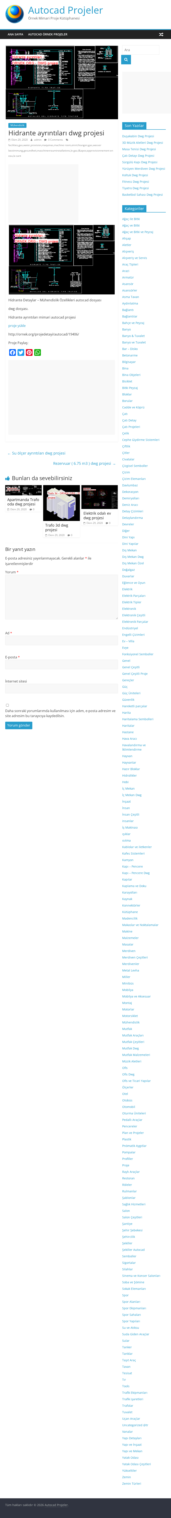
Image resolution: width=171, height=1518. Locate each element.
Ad (8, 633)
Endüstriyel (130, 628)
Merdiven (129, 951)
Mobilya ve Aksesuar (136, 996)
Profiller (127, 1159)
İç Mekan (128, 788)
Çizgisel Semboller (135, 466)
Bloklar (127, 394)
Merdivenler (130, 964)
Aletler (126, 245)
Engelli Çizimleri (133, 635)
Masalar (127, 944)
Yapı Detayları (132, 1438)
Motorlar (128, 1009)
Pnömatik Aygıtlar (134, 1146)
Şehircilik (128, 1237)
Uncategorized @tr (135, 1425)
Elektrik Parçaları (134, 596)
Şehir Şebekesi (132, 1230)
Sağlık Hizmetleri (134, 1204)
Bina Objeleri (131, 375)
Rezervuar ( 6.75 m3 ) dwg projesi (84, 463)
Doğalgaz (128, 570)
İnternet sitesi (16, 681)
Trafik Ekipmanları (134, 1393)
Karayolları (129, 892)
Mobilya (127, 990)
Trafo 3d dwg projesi (56, 527)
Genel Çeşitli (131, 667)
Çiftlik (126, 446)
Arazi (125, 271)
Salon (126, 1211)
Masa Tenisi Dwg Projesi (139, 149)
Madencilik (129, 918)
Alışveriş (128, 251)
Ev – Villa (128, 641)
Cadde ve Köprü (133, 407)
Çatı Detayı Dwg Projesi (138, 156)
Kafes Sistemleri (133, 853)
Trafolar (127, 1406)
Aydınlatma (130, 303)
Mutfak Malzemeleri (136, 1055)
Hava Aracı (129, 739)
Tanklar (127, 1354)
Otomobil (128, 1107)
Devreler (128, 524)
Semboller (129, 1256)
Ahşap (126, 238)
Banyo (126, 329)
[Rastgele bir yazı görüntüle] (161, 34)
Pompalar (129, 1152)
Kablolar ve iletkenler (137, 847)
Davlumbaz (130, 485)
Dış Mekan (129, 550)
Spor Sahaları (131, 1315)
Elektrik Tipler (131, 602)
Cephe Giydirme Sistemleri (141, 440)
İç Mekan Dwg (132, 795)
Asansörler (129, 290)
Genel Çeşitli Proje (135, 674)
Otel (125, 1094)
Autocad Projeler (65, 9)
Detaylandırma (132, 518)
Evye (125, 648)
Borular (127, 401)
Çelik (125, 433)
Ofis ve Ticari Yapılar (136, 1081)
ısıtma (126, 840)
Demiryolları (130, 498)
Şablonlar (129, 1198)
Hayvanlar (129, 762)
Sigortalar (129, 1263)
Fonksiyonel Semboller (137, 654)
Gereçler (128, 680)
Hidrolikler (129, 775)
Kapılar (127, 879)
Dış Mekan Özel (133, 563)
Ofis (125, 1068)
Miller (126, 977)
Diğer (126, 531)
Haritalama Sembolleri (137, 719)
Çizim (126, 472)
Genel (126, 661)
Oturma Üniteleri (134, 1113)
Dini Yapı (128, 537)
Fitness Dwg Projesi (135, 182)
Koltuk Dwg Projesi (135, 175)
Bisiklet (127, 381)
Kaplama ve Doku (134, 886)
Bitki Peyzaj (130, 388)
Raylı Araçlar (131, 1172)
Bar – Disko (130, 349)
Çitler (126, 453)
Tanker (127, 1347)
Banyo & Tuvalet (133, 336)
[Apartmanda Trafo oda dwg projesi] (23, 487)
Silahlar (127, 1269)
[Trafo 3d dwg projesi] (61, 487)
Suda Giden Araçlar (135, 1334)
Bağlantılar (129, 316)
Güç (125, 687)
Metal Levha (130, 970)
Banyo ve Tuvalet (134, 342)
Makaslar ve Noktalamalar (140, 925)
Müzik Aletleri (131, 1061)
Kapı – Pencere (132, 866)
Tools (126, 1386)
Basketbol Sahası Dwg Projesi (142, 195)
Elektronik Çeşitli (133, 615)
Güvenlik (128, 700)
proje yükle (17, 325)
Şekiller (127, 1243)
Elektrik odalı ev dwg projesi (97, 515)
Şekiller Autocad (133, 1250)
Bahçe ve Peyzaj (133, 323)
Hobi (125, 782)
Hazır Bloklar (131, 769)
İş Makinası (130, 827)
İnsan (126, 808)
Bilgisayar (129, 362)
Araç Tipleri (130, 264)
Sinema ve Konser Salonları (141, 1276)
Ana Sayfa (15, 34)
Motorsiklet (130, 1016)
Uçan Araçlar (131, 1419)
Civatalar (128, 459)
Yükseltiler (129, 1471)
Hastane (128, 732)
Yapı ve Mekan (132, 1451)
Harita (126, 713)
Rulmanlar (129, 1191)
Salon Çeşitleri (132, 1217)
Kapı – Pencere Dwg (136, 873)
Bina (125, 368)
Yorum (12, 572)
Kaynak (127, 899)
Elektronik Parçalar (135, 622)
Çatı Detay (129, 420)
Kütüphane (130, 912)
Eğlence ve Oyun (133, 583)
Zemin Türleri (131, 1484)
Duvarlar (128, 576)
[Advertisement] (43, 193)
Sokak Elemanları (134, 1289)
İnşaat (126, 801)
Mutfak (127, 1029)
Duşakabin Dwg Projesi (138, 136)
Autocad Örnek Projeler (47, 34)
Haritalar (128, 726)
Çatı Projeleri (131, 427)
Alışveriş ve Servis (134, 258)
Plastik (126, 1139)
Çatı (125, 414)
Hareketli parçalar (134, 706)
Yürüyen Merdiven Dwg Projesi (143, 169)
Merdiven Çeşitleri (135, 957)
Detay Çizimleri (132, 511)
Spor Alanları (131, 1302)
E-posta (12, 657)
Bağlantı (128, 310)
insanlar (128, 821)
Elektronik (129, 609)
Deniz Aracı (130, 505)
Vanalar (127, 1432)
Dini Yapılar (130, 544)
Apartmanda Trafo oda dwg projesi (23, 502)
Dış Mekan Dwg (133, 557)
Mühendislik (17, 125)
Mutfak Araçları (133, 1035)
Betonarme (130, 355)
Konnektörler (131, 905)
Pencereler (129, 1126)
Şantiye (127, 1224)
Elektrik (127, 589)
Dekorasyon (130, 492)
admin (38, 139)
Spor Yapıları (131, 1321)
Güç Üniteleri (131, 693)
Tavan (126, 1367)
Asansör (127, 284)
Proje (125, 1165)
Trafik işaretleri (132, 1399)
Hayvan (127, 756)
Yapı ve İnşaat (132, 1445)
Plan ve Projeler (133, 1133)
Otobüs (127, 1100)
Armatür (128, 277)
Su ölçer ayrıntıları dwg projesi (36, 453)
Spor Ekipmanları (134, 1308)
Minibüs (128, 983)
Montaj (127, 1003)
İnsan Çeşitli (130, 814)
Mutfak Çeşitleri (133, 1042)
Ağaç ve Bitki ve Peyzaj (137, 232)
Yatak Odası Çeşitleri (136, 1464)
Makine (127, 931)
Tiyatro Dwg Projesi (135, 188)
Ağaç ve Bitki (131, 225)
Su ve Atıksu (130, 1328)
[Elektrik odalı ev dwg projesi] (99, 487)
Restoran (128, 1178)
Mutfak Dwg (130, 1048)
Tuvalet (127, 1412)
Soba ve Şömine (133, 1282)
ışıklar (126, 834)
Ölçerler (127, 1087)
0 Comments (55, 139)
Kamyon (127, 860)
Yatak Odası (130, 1458)
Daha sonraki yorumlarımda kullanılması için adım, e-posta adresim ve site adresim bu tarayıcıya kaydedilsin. (60, 713)
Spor (125, 1295)
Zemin (126, 1477)
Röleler (127, 1185)
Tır (124, 1380)
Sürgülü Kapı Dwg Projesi (139, 162)
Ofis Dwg (128, 1074)
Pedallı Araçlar (132, 1120)
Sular (126, 1341)
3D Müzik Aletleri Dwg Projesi (142, 143)
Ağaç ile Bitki (131, 219)
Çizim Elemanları (134, 479)
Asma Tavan (130, 297)
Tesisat (127, 1373)
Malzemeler (130, 938)
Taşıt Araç (129, 1360)
